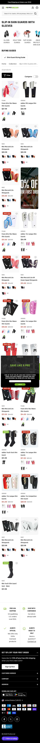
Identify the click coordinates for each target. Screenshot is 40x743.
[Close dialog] (38, 356)
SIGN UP (20, 384)
